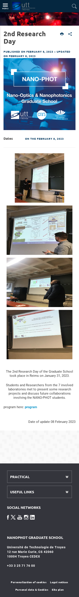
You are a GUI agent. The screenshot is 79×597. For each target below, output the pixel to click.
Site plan (58, 589)
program (31, 407)
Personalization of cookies (29, 582)
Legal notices (59, 582)
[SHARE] (70, 34)
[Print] (62, 34)
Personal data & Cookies (31, 589)
